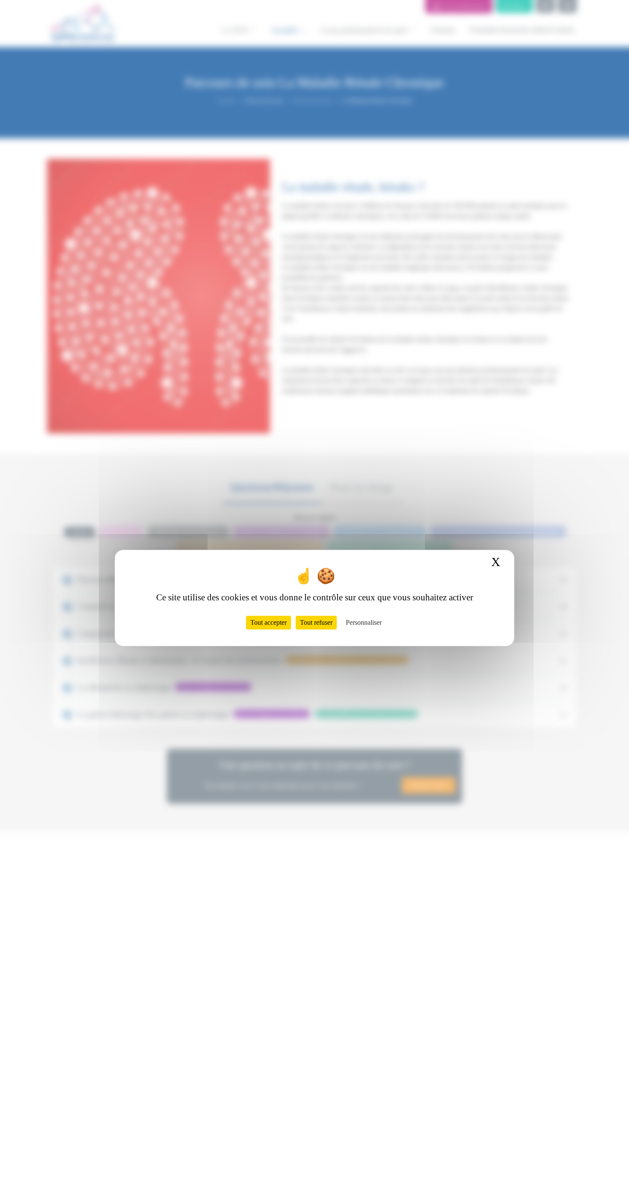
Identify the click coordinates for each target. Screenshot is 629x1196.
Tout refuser (316, 622)
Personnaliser (364, 622)
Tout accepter (268, 622)
